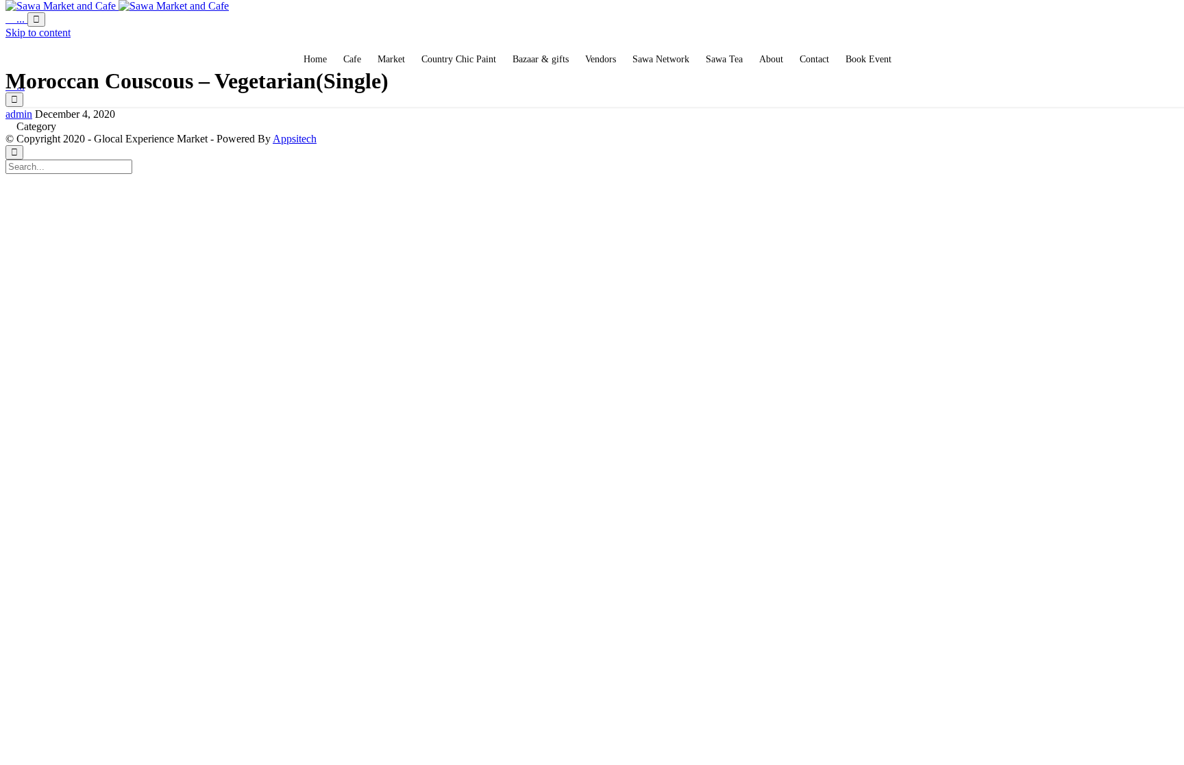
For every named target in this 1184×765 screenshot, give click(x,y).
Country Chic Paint (458, 59)
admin (18, 114)
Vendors (600, 59)
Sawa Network (660, 59)
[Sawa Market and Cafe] (117, 6)
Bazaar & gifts (541, 59)
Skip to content (38, 32)
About (771, 59)
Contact (814, 59)
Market (391, 59)
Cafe (352, 59)
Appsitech (295, 139)
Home (315, 59)
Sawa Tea (724, 59)
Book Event (868, 59)
